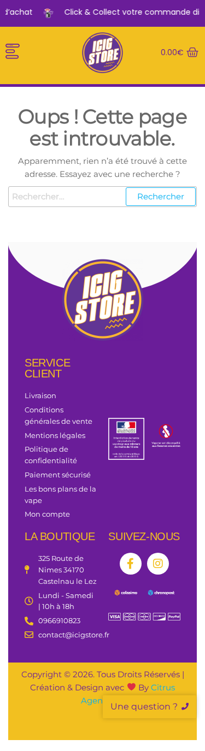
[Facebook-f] (131, 564)
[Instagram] (158, 564)
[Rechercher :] (102, 196)
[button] (12, 53)
